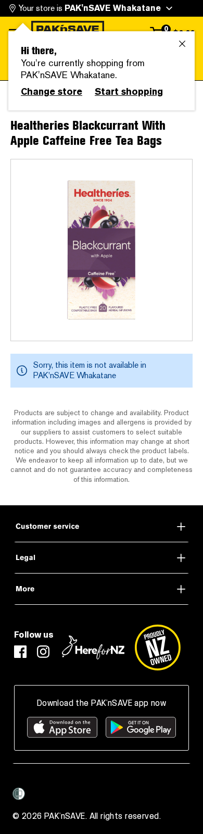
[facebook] (20, 651)
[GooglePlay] (141, 727)
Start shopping (129, 91)
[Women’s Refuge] (18, 794)
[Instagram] (43, 651)
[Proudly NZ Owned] (158, 647)
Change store (51, 91)
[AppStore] (62, 727)
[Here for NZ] (93, 647)
